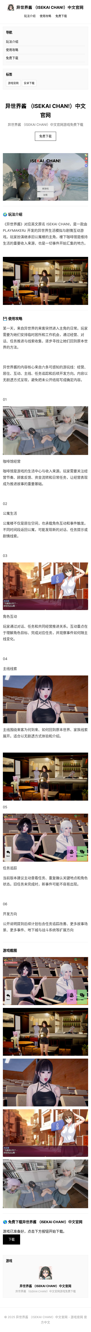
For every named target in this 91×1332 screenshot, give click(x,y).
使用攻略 (45, 16)
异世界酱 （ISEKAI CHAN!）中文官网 (49, 7)
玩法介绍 (30, 16)
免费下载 (61, 16)
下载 (11, 1239)
